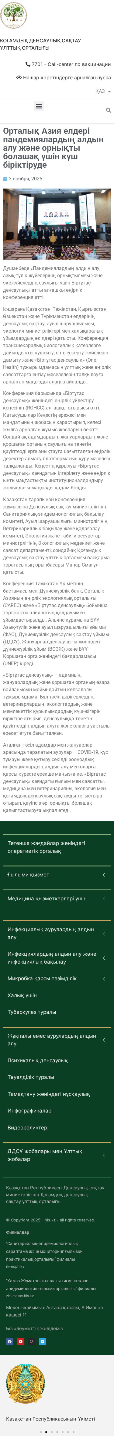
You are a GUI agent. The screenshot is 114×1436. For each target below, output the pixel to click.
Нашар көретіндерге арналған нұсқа (66, 77)
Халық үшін (22, 995)
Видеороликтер (27, 1128)
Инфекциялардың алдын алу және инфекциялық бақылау (52, 958)
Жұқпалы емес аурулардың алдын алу (52, 1040)
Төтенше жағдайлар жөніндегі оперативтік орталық (46, 847)
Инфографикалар (29, 1111)
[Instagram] (31, 1341)
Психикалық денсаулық (38, 1060)
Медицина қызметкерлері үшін (47, 898)
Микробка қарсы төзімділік (42, 978)
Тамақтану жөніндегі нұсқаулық (49, 1094)
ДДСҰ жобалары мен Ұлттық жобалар (45, 1155)
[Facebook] (9, 1341)
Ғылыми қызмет (28, 875)
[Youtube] (20, 1341)
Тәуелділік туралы (31, 1077)
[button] (39, 106)
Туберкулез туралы (32, 1012)
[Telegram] (42, 1341)
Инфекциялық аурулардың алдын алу (51, 933)
